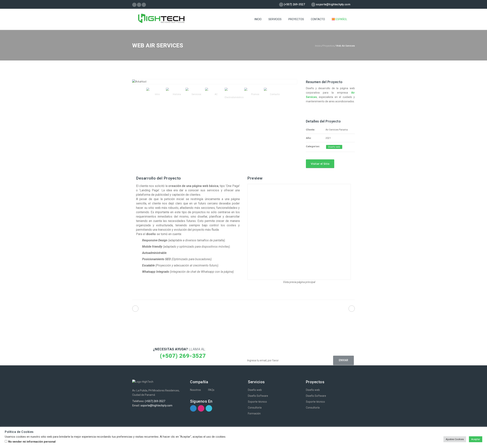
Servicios (275, 19)
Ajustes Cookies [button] (455, 439)
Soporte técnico (257, 401)
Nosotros (195, 389)
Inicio (258, 19)
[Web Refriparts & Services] (135, 308)
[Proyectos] (243, 309)
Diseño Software (258, 395)
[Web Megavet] (352, 308)
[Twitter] (144, 5)
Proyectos (296, 19)
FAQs (211, 389)
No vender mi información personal (32, 441)
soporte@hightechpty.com (156, 405)
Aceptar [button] (475, 439)
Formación (254, 413)
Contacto (318, 19)
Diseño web (334, 147)
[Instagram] (139, 5)
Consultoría (255, 407)
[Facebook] (134, 5)
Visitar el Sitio (319, 163)
